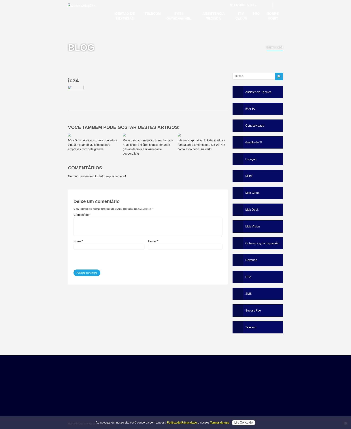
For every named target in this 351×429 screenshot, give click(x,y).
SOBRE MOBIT (273, 16)
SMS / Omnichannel (226, 390)
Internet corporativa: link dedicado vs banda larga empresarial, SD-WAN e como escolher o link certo (201, 145)
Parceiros (256, 386)
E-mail (153, 241)
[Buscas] (278, 5)
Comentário (81, 214)
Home (270, 47)
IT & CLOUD (241, 16)
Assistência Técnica (226, 394)
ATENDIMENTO (242, 5)
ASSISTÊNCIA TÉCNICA (214, 16)
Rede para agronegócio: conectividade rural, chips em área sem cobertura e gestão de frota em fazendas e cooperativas (148, 147)
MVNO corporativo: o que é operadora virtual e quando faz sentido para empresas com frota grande (92, 145)
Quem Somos (259, 382)
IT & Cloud (220, 398)
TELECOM (153, 13)
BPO (256, 13)
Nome (78, 241)
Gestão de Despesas (227, 382)
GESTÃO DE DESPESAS (125, 16)
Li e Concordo (243, 422)
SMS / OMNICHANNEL (178, 16)
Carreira (256, 394)
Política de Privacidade (182, 422)
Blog (253, 390)
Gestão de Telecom (225, 386)
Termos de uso (220, 422)
